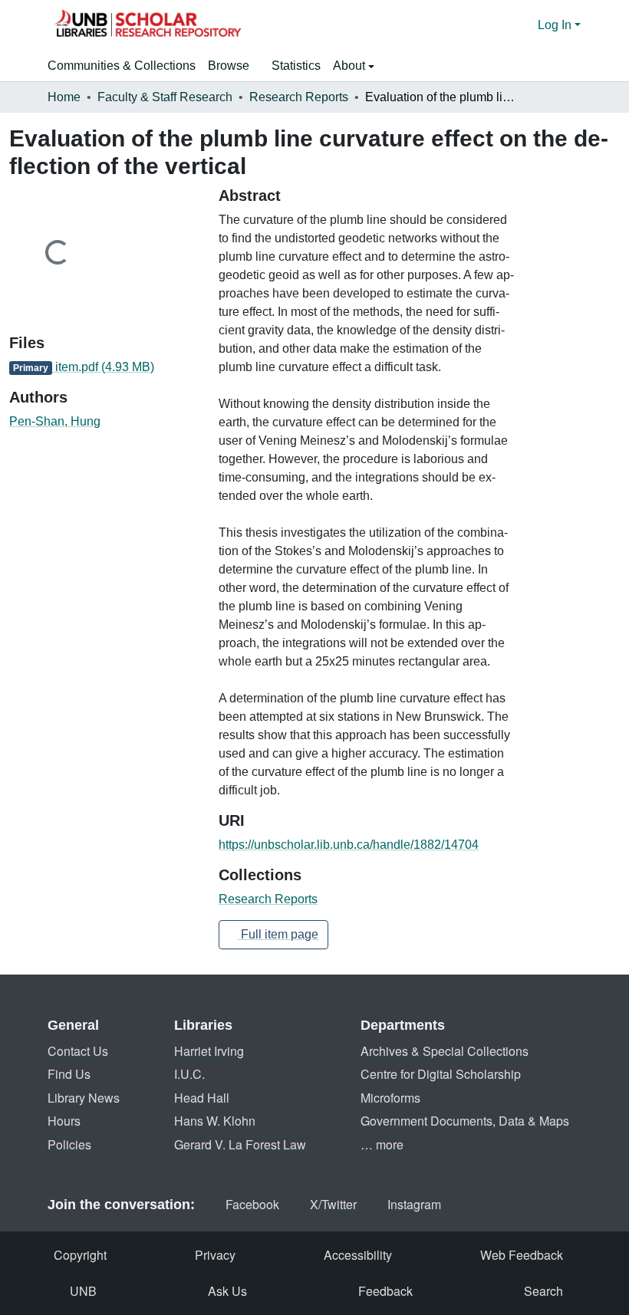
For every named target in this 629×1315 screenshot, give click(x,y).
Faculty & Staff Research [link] (164, 97)
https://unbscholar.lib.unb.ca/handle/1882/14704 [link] (349, 844)
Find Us (69, 1074)
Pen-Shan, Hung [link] (54, 421)
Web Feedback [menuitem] (521, 1255)
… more (382, 1144)
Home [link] (64, 97)
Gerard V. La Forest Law (240, 1144)
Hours (64, 1120)
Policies (69, 1144)
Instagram (414, 1204)
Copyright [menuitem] (80, 1255)
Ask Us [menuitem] (227, 1291)
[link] (104, 367)
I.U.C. (189, 1074)
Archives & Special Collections (445, 1051)
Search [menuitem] (543, 1291)
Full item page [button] (278, 934)
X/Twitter (333, 1204)
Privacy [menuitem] (215, 1255)
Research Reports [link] (298, 97)
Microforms (390, 1097)
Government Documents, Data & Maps (465, 1120)
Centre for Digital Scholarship (441, 1074)
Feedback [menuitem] (385, 1291)
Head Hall (201, 1097)
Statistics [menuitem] (296, 65)
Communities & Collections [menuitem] (122, 65)
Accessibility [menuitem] (358, 1255)
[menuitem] (233, 66)
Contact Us (78, 1051)
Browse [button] (228, 65)
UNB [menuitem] (83, 1291)
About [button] (350, 65)
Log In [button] (556, 24)
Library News (84, 1097)
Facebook (252, 1204)
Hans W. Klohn (214, 1120)
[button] (147, 25)
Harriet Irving (209, 1051)
